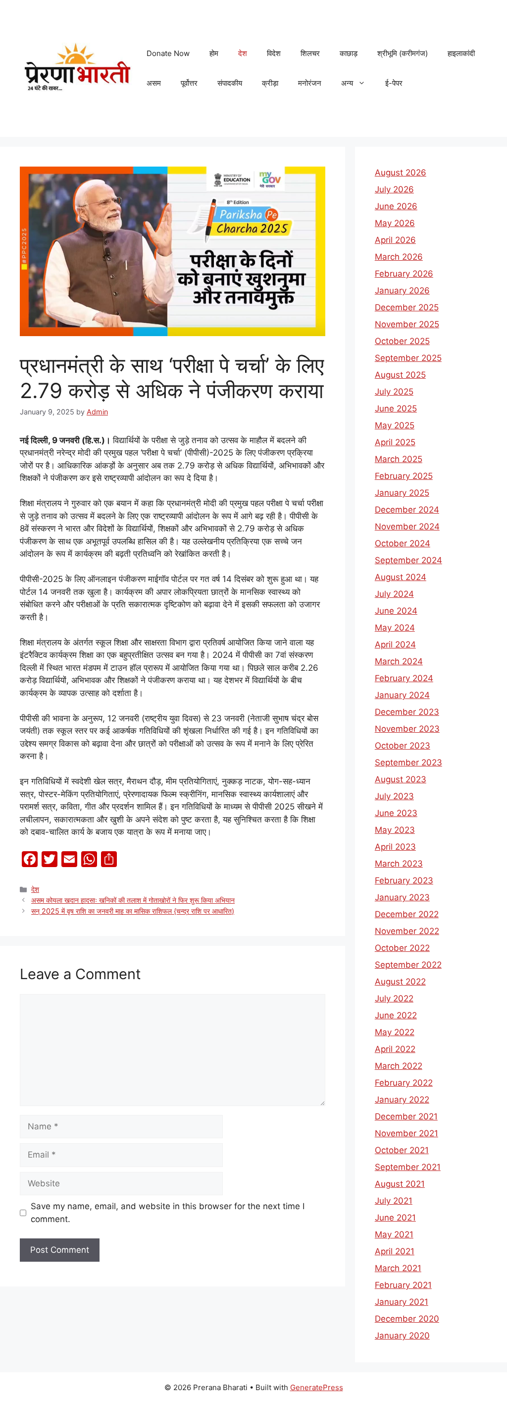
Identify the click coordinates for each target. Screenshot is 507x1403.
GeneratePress (316, 1387)
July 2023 (394, 796)
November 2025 (407, 324)
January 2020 (402, 1336)
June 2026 (396, 206)
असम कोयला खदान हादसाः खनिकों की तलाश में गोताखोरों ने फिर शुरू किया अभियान (133, 900)
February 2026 (404, 274)
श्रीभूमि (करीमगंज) (402, 53)
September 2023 (408, 762)
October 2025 (402, 341)
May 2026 (395, 223)
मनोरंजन (309, 83)
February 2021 (403, 1285)
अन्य (347, 83)
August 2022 (400, 982)
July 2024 (394, 594)
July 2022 (394, 998)
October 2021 (402, 1150)
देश (242, 53)
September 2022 (408, 965)
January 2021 (401, 1302)
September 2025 (408, 358)
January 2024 (402, 695)
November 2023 (407, 729)
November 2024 (407, 526)
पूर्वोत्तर (189, 83)
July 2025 (394, 392)
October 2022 (402, 948)
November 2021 (406, 1133)
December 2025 (407, 307)
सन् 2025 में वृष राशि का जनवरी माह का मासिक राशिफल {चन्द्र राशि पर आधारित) (132, 911)
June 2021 (395, 1218)
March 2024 (399, 661)
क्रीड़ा (270, 83)
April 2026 (395, 240)
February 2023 (404, 880)
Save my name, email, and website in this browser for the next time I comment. (167, 1212)
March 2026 (399, 257)
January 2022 (402, 1100)
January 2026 (402, 290)
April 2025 (395, 442)
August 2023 (400, 779)
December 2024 (407, 510)
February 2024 (404, 678)
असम (154, 83)
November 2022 (407, 931)
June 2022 (396, 1015)
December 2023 (407, 712)
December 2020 (407, 1319)
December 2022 (407, 914)
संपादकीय (229, 83)
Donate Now (168, 53)
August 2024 (400, 577)
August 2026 (400, 172)
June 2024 (396, 611)
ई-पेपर (394, 83)
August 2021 (400, 1184)
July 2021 (393, 1201)
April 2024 (395, 644)
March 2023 (399, 864)
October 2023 (402, 746)
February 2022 (404, 1083)
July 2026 (394, 189)
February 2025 (404, 476)
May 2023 (395, 830)
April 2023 (395, 847)
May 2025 (394, 425)
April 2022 (395, 1049)
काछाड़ (348, 53)
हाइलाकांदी (461, 53)
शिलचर (310, 53)
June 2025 (396, 408)
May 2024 (395, 628)
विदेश (274, 53)
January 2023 (402, 897)
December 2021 (406, 1116)
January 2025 (402, 493)
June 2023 (396, 813)
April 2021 (394, 1251)
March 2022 (398, 1066)
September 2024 (408, 560)
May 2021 (394, 1234)
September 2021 (408, 1167)
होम (213, 53)
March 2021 (398, 1268)
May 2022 (394, 1032)
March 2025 (398, 459)
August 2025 (400, 375)
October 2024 (402, 543)
